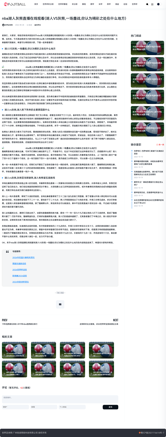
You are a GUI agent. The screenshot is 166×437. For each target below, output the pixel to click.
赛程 (84, 4)
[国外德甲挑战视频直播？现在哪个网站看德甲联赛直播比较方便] (101, 369)
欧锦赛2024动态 (19, 276)
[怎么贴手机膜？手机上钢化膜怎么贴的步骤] (43, 350)
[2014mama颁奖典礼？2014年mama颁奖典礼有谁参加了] (14, 350)
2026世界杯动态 (19, 270)
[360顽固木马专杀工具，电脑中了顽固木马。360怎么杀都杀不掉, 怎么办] (72, 369)
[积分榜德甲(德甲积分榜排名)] (101, 350)
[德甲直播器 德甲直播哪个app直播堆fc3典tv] (14, 369)
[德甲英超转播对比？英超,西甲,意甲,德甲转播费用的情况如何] (43, 369)
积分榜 (74, 4)
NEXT (115, 320)
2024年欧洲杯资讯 (20, 282)
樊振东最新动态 (19, 264)
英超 (117, 4)
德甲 (92, 4)
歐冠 (125, 4)
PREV (4, 320)
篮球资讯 (37, 25)
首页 (36, 4)
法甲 (100, 4)
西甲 (109, 4)
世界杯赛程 (62, 4)
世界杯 (134, 4)
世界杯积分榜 (48, 4)
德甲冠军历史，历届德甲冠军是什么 (148, 192)
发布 (110, 407)
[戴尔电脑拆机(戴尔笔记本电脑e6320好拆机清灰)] (72, 350)
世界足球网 (9, 25)
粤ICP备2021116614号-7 (152, 433)
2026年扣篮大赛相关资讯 (23, 257)
